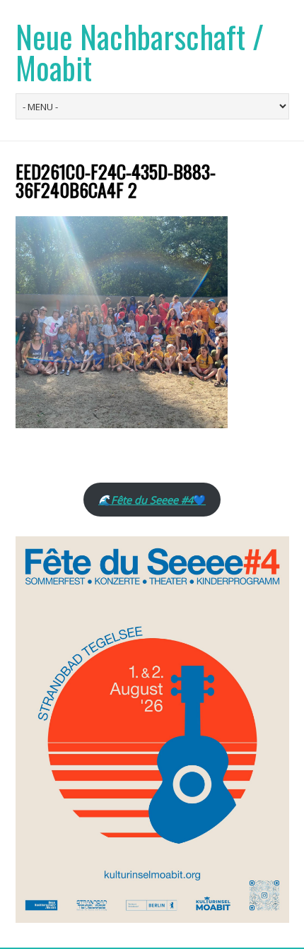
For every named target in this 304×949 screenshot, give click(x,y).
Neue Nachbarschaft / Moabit (140, 51)
